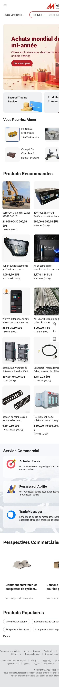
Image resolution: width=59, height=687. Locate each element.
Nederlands (49, 663)
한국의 (27, 663)
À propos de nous (32, 651)
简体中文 (35, 660)
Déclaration (49, 651)
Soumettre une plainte (10, 651)
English (23, 660)
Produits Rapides (32, 654)
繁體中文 (47, 660)
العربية (36, 663)
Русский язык (13, 663)
